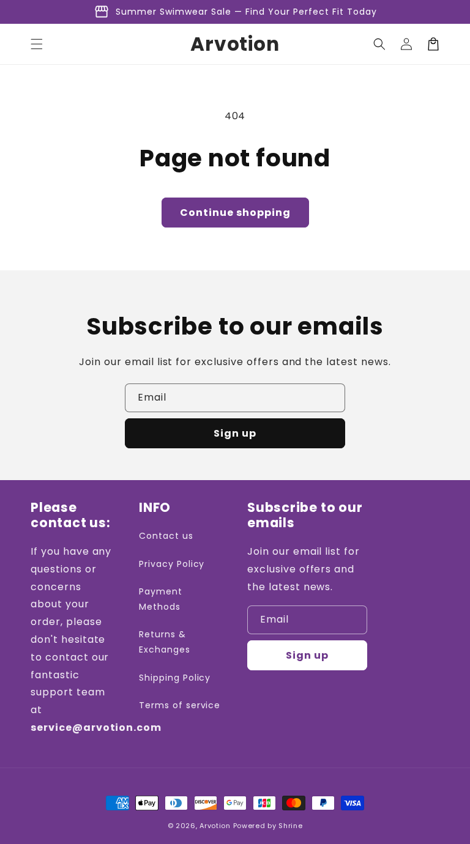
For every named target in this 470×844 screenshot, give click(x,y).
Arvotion (215, 826)
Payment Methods (160, 599)
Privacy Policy (171, 564)
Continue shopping (235, 212)
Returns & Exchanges (164, 642)
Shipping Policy (175, 678)
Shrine (290, 826)
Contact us (166, 536)
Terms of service (179, 705)
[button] (36, 44)
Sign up (235, 433)
